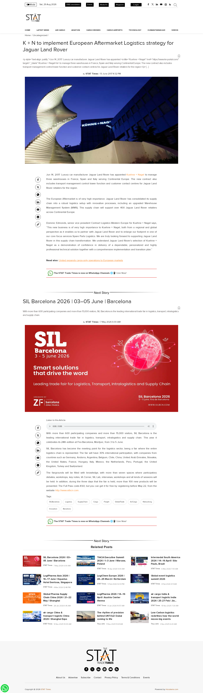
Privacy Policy (111, 677)
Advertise (73, 677)
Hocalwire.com (172, 689)
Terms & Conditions (130, 677)
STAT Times (47, 565)
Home (27, 30)
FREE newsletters (73, 4)
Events (89, 4)
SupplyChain (83, 502)
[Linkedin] (38, 202)
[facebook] (148, 4)
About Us (60, 677)
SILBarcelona (54, 502)
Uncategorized (40, 35)
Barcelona (67, 509)
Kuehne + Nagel (135, 174)
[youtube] (161, 4)
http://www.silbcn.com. (67, 490)
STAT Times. (46, 689)
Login (136, 4)
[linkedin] (156, 4)
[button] (101, 56)
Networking (147, 502)
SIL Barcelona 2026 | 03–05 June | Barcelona (77, 301)
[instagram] (165, 4)
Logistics (68, 502)
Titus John (101, 624)
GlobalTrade (119, 502)
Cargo (95, 502)
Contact (97, 677)
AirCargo (133, 502)
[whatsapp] (38, 194)
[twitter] (152, 4)
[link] (38, 224)
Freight (106, 502)
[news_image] (32, 561)
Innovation (53, 509)
